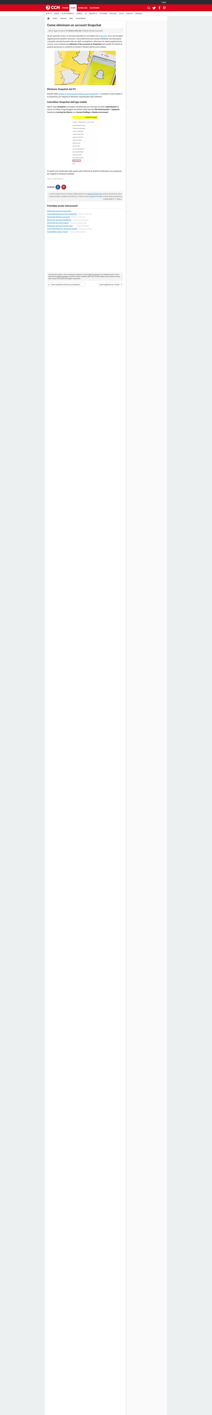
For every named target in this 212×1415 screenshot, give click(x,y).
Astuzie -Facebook (81, 220)
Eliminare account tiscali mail (60, 226)
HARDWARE (138, 13)
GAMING (56, 13)
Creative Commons (62, 276)
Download (82, 8)
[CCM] (53, 7)
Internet (63, 18)
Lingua (164, 2)
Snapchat (103, 36)
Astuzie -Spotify (85, 229)
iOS (86, 13)
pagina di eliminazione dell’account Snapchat (78, 94)
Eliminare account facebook (59, 220)
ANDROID (79, 13)
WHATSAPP (113, 13)
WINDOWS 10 (93, 13)
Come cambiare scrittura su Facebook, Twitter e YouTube (65, 285)
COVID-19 (49, 13)
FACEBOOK (129, 13)
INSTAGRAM (103, 13)
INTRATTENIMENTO (67, 13)
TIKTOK (121, 13)
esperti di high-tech (94, 194)
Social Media (81, 18)
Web (71, 18)
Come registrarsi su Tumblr (109, 285)
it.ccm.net (95, 274)
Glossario (94, 8)
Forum (65, 8)
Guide (73, 8)
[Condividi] (57, 187)
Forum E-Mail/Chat (78, 223)
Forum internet (82, 226)
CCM (89, 274)
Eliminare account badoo (58, 223)
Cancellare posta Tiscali (57, 231)
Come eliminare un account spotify (62, 229)
